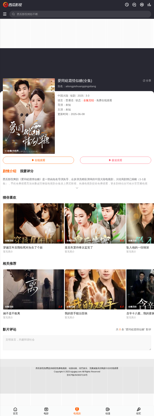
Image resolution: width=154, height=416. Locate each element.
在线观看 (38, 160)
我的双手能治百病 (76, 313)
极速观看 (115, 160)
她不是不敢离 (11, 313)
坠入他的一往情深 (137, 247)
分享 (147, 80)
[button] (11, 171)
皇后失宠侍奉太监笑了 (79, 247)
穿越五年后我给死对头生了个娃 (23, 247)
